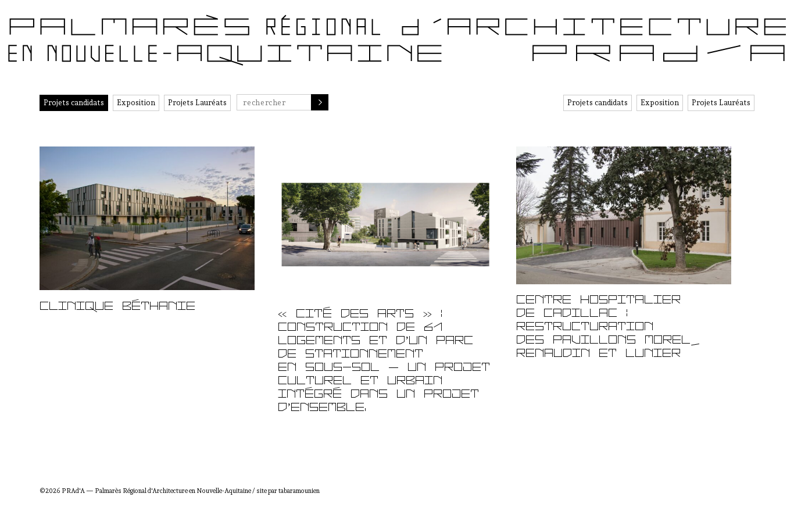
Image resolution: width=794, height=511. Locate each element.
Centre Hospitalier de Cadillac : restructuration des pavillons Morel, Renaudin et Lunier (608, 327)
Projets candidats (74, 102)
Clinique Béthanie (117, 306)
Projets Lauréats (197, 102)
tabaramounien (299, 491)
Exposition (136, 102)
